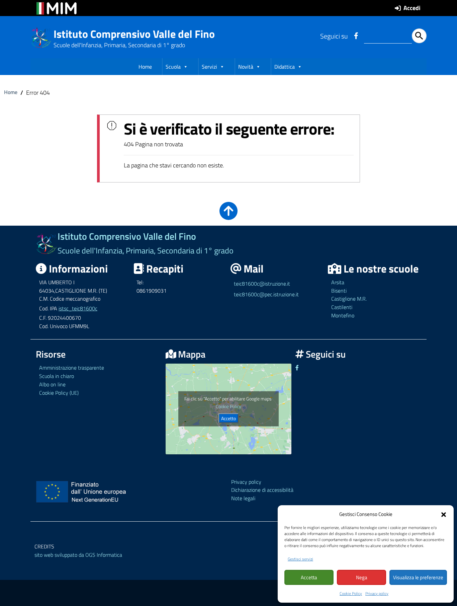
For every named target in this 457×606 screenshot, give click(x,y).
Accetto (228, 418)
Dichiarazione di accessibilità (262, 490)
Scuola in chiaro (56, 376)
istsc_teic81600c (78, 308)
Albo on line (52, 384)
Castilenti (341, 307)
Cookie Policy (351, 593)
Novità (245, 67)
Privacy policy (376, 593)
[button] (443, 514)
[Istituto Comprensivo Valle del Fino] (41, 37)
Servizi (209, 67)
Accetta (309, 577)
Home (145, 67)
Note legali (243, 498)
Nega (361, 577)
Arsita (337, 282)
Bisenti (339, 291)
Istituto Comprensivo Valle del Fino (134, 34)
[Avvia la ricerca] (419, 35)
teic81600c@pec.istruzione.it (266, 294)
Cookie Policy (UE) (59, 393)
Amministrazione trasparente (71, 368)
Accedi (412, 7)
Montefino (342, 315)
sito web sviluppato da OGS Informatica (78, 555)
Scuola (173, 67)
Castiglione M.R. (349, 299)
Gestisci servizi (300, 559)
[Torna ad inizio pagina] (228, 215)
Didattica (284, 67)
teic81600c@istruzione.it (262, 284)
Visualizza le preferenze (418, 577)
